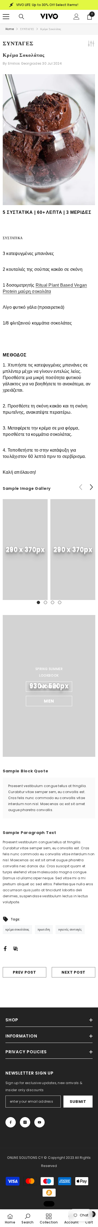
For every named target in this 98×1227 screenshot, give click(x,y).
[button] (91, 487)
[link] (25, 549)
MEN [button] (49, 701)
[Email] (15, 948)
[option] (25, 549)
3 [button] (52, 602)
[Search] (21, 16)
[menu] (6, 16)
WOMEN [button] (49, 686)
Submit (78, 1101)
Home (9, 29)
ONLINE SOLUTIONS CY (25, 1157)
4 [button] (59, 602)
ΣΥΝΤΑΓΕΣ (27, 29)
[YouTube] (39, 1122)
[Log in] (76, 17)
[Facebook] (5, 948)
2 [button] (45, 602)
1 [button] (38, 602)
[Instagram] (25, 1122)
